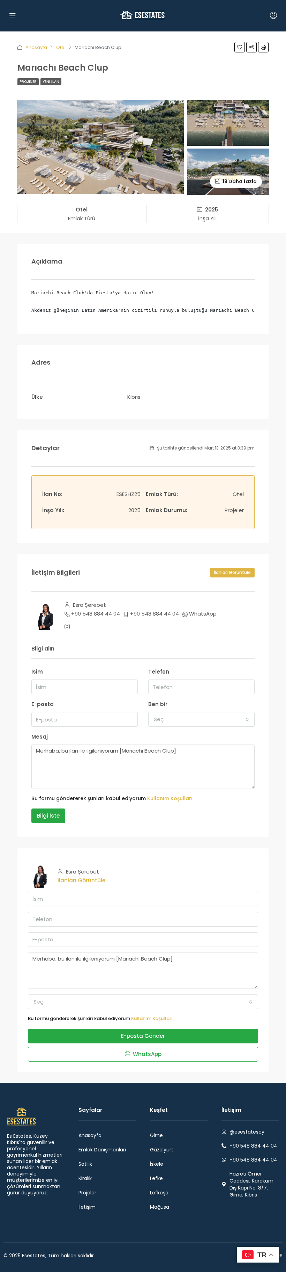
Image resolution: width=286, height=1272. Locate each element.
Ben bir (157, 704)
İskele (156, 1163)
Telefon (158, 671)
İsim (37, 671)
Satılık (85, 1163)
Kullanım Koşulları (170, 798)
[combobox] (201, 719)
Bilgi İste (48, 815)
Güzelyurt (161, 1149)
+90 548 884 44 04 (95, 613)
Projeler (28, 81)
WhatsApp (203, 613)
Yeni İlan (51, 81)
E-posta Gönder (143, 1036)
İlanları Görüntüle (232, 572)
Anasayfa (36, 47)
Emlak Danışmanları (102, 1149)
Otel (61, 47)
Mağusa (159, 1206)
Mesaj (39, 736)
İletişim (87, 1206)
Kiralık (85, 1178)
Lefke (156, 1178)
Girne (156, 1135)
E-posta (42, 704)
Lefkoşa (159, 1192)
